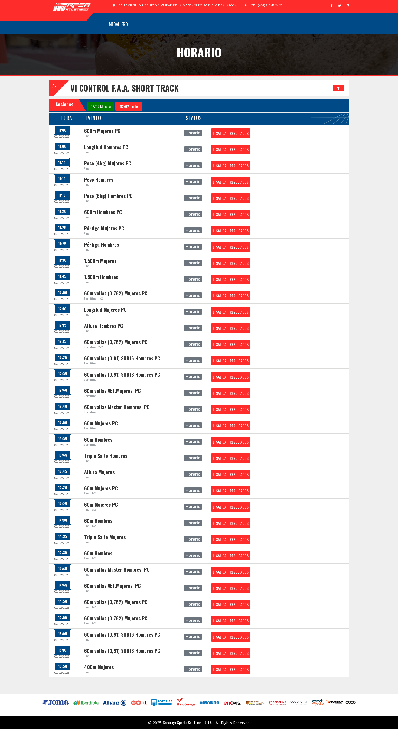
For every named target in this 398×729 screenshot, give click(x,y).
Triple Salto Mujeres (105, 537)
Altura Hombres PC (103, 325)
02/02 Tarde (129, 106)
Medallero (118, 24)
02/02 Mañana (100, 106)
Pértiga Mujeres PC (104, 228)
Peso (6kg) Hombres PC (108, 195)
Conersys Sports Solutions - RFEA (187, 722)
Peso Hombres (98, 179)
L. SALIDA (219, 133)
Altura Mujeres (99, 472)
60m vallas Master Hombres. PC (117, 407)
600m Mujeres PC (102, 130)
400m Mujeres (99, 667)
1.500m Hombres (101, 277)
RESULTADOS (239, 133)
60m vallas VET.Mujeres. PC (112, 390)
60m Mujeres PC (101, 423)
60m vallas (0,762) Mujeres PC (116, 293)
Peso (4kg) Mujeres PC (107, 163)
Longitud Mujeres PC (105, 309)
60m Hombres (98, 439)
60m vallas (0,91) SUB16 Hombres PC (122, 358)
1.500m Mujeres (100, 260)
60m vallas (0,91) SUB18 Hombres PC (122, 374)
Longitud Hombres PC (106, 147)
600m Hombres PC (103, 212)
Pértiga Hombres (101, 244)
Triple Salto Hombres (105, 455)
